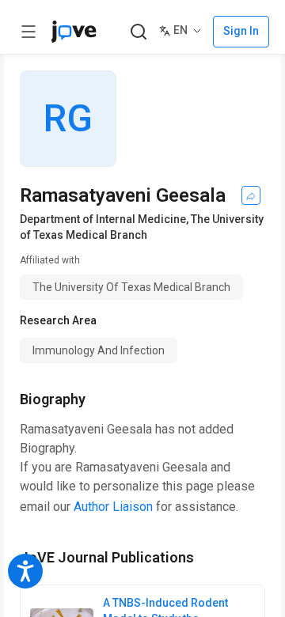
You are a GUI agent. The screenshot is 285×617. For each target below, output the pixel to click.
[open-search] (138, 32)
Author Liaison (113, 506)
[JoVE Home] (74, 32)
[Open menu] (28, 31)
